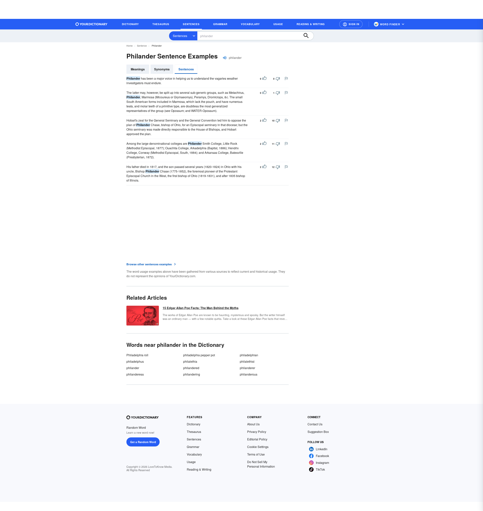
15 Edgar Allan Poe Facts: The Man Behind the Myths (200, 308)
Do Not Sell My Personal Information (261, 464)
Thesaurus (194, 431)
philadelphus (135, 361)
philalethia (190, 361)
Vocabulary (194, 454)
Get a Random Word (143, 442)
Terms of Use (256, 454)
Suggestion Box (318, 431)
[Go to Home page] (91, 24)
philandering (191, 374)
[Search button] (308, 36)
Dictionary (193, 424)
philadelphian (249, 355)
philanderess (135, 374)
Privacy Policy (256, 431)
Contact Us (315, 424)
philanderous (248, 374)
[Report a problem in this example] (286, 78)
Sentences (180, 36)
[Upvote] (264, 78)
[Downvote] (277, 78)
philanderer (247, 368)
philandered (191, 368)
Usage (191, 462)
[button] (351, 24)
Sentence (142, 45)
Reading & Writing (199, 469)
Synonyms (162, 69)
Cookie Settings (257, 447)
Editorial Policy (257, 439)
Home (129, 45)
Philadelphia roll (137, 355)
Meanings (138, 69)
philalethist (247, 361)
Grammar (193, 447)
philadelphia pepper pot (199, 355)
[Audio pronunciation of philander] (224, 57)
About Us (253, 424)
